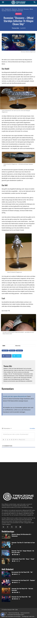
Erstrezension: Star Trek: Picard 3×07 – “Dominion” (23, 580)
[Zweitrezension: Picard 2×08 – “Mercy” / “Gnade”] (6, 561)
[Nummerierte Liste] (12, 440)
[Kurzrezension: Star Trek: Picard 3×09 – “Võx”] (6, 574)
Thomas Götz (15, 28)
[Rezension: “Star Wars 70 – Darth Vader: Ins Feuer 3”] (6, 545)
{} (22, 439)
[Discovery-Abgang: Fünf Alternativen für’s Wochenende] (6, 536)
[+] (24, 439)
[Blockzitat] (16, 440)
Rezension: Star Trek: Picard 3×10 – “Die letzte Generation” (22, 589)
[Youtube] (20, 527)
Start (3, 9)
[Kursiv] (5, 440)
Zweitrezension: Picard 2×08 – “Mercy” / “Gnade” (23, 559)
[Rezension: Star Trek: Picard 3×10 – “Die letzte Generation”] (6, 591)
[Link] (20, 440)
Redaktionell (8, 9)
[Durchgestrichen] (10, 440)
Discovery (12, 350)
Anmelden (32, 428)
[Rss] (3, 527)
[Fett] (3, 440)
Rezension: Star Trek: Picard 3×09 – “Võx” (21, 597)
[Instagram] (16, 527)
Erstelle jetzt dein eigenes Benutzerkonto (15, 396)
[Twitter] (12, 527)
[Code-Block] (18, 440)
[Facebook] (7, 527)
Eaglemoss (19, 350)
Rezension (14, 9)
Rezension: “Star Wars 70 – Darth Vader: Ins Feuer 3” (23, 543)
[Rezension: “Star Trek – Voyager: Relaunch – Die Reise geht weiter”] (6, 553)
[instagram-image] (7, 471)
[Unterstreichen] (7, 440)
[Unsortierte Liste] (14, 440)
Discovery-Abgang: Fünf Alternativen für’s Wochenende (21, 535)
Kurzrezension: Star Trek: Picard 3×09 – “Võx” (22, 572)
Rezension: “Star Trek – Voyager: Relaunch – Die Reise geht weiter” (23, 551)
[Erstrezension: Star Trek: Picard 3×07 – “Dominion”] (6, 582)
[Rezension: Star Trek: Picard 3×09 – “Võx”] (6, 599)
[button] (15, 615)
